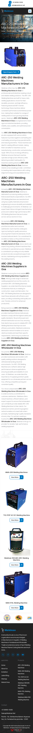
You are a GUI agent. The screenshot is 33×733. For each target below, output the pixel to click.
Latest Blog (5, 675)
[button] (30, 11)
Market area (5, 682)
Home (3, 665)
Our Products (11, 31)
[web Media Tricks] (16, 730)
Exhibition (4, 672)
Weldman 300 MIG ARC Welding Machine (24, 685)
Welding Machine (24, 31)
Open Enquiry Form (9, 72)
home (3, 31)
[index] (7, 11)
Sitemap (4, 679)
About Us (4, 669)
